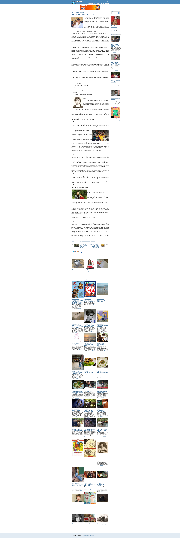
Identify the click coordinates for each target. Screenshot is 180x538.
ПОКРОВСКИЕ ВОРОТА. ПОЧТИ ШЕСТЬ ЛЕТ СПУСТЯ (83, 246)
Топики (98, 3)
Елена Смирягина (114, 25)
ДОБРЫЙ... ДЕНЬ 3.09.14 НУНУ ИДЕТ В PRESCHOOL (115, 81)
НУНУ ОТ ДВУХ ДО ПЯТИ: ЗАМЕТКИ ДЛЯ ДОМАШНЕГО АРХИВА (115, 63)
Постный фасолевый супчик (102, 372)
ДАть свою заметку (96, 252)
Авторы (102, 3)
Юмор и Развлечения (80, 12)
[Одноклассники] (77, 251)
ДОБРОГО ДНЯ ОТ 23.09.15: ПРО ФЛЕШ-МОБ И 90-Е (115, 45)
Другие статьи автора (114, 34)
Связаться (92, 535)
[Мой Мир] (78, 251)
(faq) (94, 3)
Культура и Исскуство (88, 324)
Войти (107, 1)
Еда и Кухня (86, 371)
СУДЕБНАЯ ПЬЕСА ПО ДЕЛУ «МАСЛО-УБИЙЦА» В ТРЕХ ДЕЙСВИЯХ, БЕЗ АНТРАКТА (94, 246)
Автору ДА (113, 30)
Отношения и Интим (75, 269)
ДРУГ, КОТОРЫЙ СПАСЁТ (101, 524)
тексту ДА (73, 241)
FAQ (88, 535)
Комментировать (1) (115, 28)
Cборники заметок (114, 27)
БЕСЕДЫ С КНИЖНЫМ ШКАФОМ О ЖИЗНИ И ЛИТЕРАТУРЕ (88, 460)
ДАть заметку (90, 3)
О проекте (85, 535)
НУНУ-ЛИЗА (74, 344)
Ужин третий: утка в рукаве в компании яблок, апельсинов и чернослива (77, 392)
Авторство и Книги (75, 299)
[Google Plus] (74, 251)
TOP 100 (107, 3)
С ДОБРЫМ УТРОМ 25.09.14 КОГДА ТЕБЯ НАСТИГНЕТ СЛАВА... (102, 430)
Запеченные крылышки (89, 372)
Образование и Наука (100, 343)
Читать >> (80, 275)
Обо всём (112, 43)
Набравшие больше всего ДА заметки (87, 241)
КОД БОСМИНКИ (88, 524)
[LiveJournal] (80, 251)
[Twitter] (73, 251)
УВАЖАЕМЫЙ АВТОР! (89, 391)
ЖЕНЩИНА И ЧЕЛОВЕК (76, 410)
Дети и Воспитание (100, 269)
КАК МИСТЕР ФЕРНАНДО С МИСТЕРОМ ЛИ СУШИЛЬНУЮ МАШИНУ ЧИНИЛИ (77, 326)
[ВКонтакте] (75, 251)
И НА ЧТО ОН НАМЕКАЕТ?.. (77, 270)
